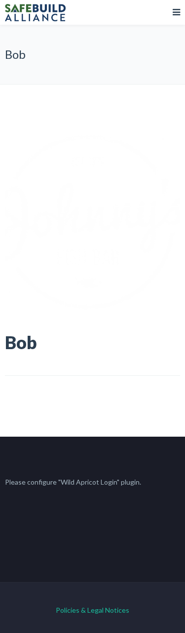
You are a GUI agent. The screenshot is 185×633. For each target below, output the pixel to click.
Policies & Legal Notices (92, 610)
